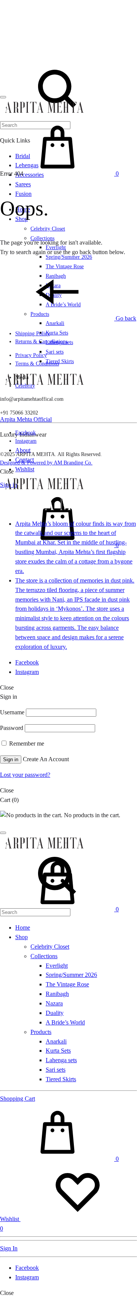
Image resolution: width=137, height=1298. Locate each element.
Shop (21, 937)
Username (12, 712)
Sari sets (55, 352)
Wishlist (24, 469)
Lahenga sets (61, 1060)
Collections (43, 956)
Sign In (9, 1248)
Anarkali (55, 323)
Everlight (57, 965)
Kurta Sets (57, 333)
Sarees (23, 184)
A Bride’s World (65, 1022)
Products (40, 1032)
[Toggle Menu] (3, 97)
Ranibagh (57, 994)
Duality (55, 1013)
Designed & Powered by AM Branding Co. (46, 463)
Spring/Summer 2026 (71, 974)
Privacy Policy (31, 355)
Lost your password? (25, 774)
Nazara (54, 1003)
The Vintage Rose (67, 984)
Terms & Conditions (37, 364)
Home (22, 927)
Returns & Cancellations (41, 341)
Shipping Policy (32, 333)
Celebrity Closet (47, 229)
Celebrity (25, 386)
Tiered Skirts (60, 361)
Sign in (10, 759)
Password (11, 728)
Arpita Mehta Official (26, 419)
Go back (125, 318)
